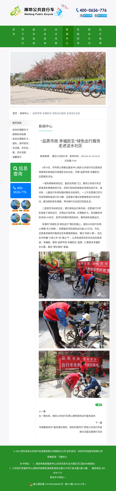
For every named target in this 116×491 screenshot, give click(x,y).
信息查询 (45, 36)
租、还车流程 (19, 152)
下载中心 (62, 457)
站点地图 (56, 36)
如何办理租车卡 (20, 130)
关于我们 (23, 36)
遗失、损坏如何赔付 (22, 143)
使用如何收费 (19, 134)
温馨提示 (17, 157)
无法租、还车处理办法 (23, 148)
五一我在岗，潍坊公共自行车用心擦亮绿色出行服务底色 (67, 416)
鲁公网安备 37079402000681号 (48, 484)
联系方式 (89, 36)
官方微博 (100, 36)
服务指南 (34, 36)
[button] (13, 78)
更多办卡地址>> (58, 477)
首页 (14, 31)
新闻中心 (67, 36)
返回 (99, 405)
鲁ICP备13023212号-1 (75, 484)
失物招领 (78, 36)
